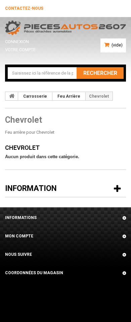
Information (31, 188)
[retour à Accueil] (11, 96)
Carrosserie (35, 96)
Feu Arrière (68, 96)
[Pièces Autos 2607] (65, 27)
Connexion (17, 41)
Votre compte (20, 49)
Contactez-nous (24, 8)
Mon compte (19, 236)
